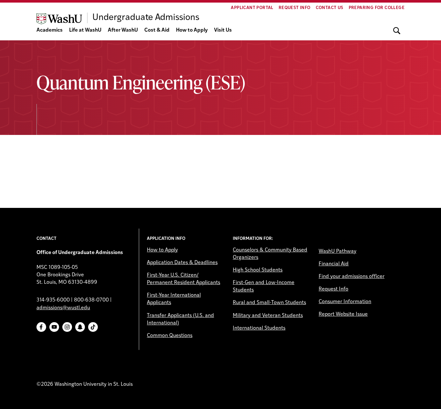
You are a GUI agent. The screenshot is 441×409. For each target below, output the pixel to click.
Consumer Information (345, 301)
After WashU (123, 30)
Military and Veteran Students (268, 315)
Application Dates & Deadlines (182, 262)
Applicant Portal (252, 8)
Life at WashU (85, 30)
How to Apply (192, 30)
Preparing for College (377, 8)
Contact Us (330, 8)
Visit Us (223, 30)
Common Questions (169, 335)
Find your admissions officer (352, 276)
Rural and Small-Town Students (269, 302)
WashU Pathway (337, 251)
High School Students (257, 270)
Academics (49, 30)
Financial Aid (334, 264)
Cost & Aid (156, 30)
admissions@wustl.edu (63, 308)
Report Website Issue (343, 314)
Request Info (295, 8)
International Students (259, 328)
